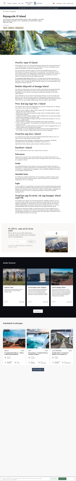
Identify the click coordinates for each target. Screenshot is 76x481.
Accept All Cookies (62, 478)
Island (5, 27)
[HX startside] (38, 3)
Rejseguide (10, 27)
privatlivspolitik (29, 245)
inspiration (7, 11)
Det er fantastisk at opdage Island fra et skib (24, 78)
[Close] (74, 478)
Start (4, 11)
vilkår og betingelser (20, 245)
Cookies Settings (54, 478)
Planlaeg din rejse (19, 27)
